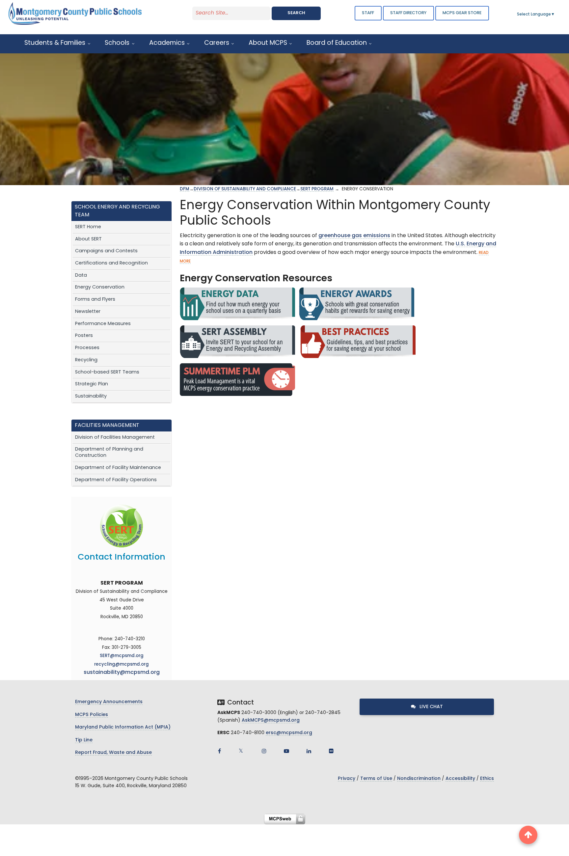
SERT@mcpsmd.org (122, 656)
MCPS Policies (91, 714)
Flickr (331, 751)
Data (81, 275)
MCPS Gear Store (462, 13)
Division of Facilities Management (115, 437)
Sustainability (91, 396)
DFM (184, 189)
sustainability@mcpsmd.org (122, 672)
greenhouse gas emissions (354, 235)
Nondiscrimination (419, 778)
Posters (84, 335)
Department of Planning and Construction (109, 452)
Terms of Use (376, 778)
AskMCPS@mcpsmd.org (271, 720)
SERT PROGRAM (317, 189)
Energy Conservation (99, 287)
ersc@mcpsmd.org (289, 733)
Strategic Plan (91, 384)
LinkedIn (309, 751)
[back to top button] (528, 835)
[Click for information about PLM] (237, 379)
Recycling (86, 360)
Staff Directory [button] (408, 13)
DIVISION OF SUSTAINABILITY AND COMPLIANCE (245, 189)
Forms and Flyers (95, 299)
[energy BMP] (358, 342)
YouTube (286, 751)
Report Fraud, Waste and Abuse (113, 752)
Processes (87, 347)
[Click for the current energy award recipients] (356, 304)
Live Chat (430, 706)
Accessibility (460, 778)
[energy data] (237, 304)
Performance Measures (103, 323)
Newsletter (87, 311)
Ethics (487, 778)
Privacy (346, 778)
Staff (368, 13)
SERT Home (88, 227)
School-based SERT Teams (107, 372)
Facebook (219, 751)
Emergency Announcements (109, 702)
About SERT (88, 239)
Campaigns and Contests (106, 251)
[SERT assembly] (237, 342)
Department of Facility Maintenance (118, 467)
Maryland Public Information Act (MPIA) (123, 727)
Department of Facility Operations (116, 480)
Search (296, 13)
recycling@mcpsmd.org (121, 664)
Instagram (264, 751)
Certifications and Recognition (111, 263)
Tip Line (84, 740)
